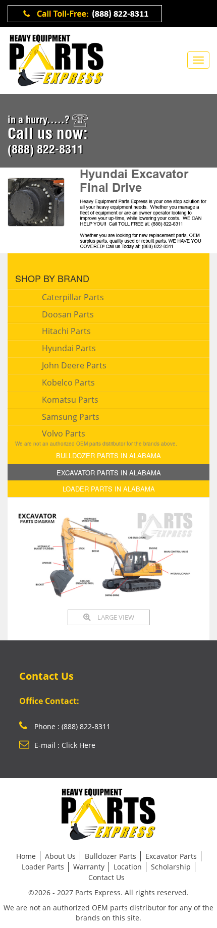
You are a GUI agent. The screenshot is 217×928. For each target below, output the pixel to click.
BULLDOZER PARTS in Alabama (108, 455)
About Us (60, 856)
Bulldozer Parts (110, 856)
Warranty (88, 866)
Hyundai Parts (69, 348)
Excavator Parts (171, 856)
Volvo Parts (63, 433)
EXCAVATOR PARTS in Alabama (109, 472)
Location (128, 866)
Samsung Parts (70, 416)
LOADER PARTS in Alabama (109, 489)
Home (26, 856)
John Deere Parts (74, 365)
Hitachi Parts (66, 331)
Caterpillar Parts (73, 297)
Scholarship (171, 866)
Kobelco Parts (68, 382)
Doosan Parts (68, 314)
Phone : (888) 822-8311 (71, 726)
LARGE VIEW (115, 617)
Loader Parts (43, 866)
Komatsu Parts (70, 399)
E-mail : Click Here (64, 745)
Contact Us (106, 877)
